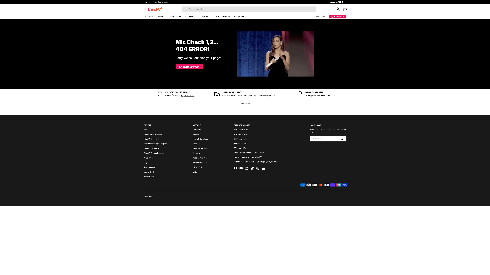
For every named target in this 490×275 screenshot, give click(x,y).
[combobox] (249, 9)
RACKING (189, 16)
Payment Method (200, 163)
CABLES (174, 16)
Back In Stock (149, 172)
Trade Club (320, 16)
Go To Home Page (189, 67)
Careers (196, 134)
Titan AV (151, 196)
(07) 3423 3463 (187, 95)
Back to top (245, 103)
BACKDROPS (221, 16)
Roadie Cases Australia (153, 134)
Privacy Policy (198, 167)
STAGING (204, 16)
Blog (145, 163)
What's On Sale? (150, 177)
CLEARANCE (240, 16)
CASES (147, 16)
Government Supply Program (155, 144)
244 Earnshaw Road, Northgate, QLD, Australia (259, 162)
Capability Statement (152, 148)
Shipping (196, 144)
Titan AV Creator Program (154, 153)
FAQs (195, 172)
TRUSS (160, 16)
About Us (147, 130)
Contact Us (197, 130)
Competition (149, 158)
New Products (149, 167)
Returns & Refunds (200, 148)
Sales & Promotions (200, 158)
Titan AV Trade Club (152, 139)
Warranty (196, 153)
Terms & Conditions (200, 139)
